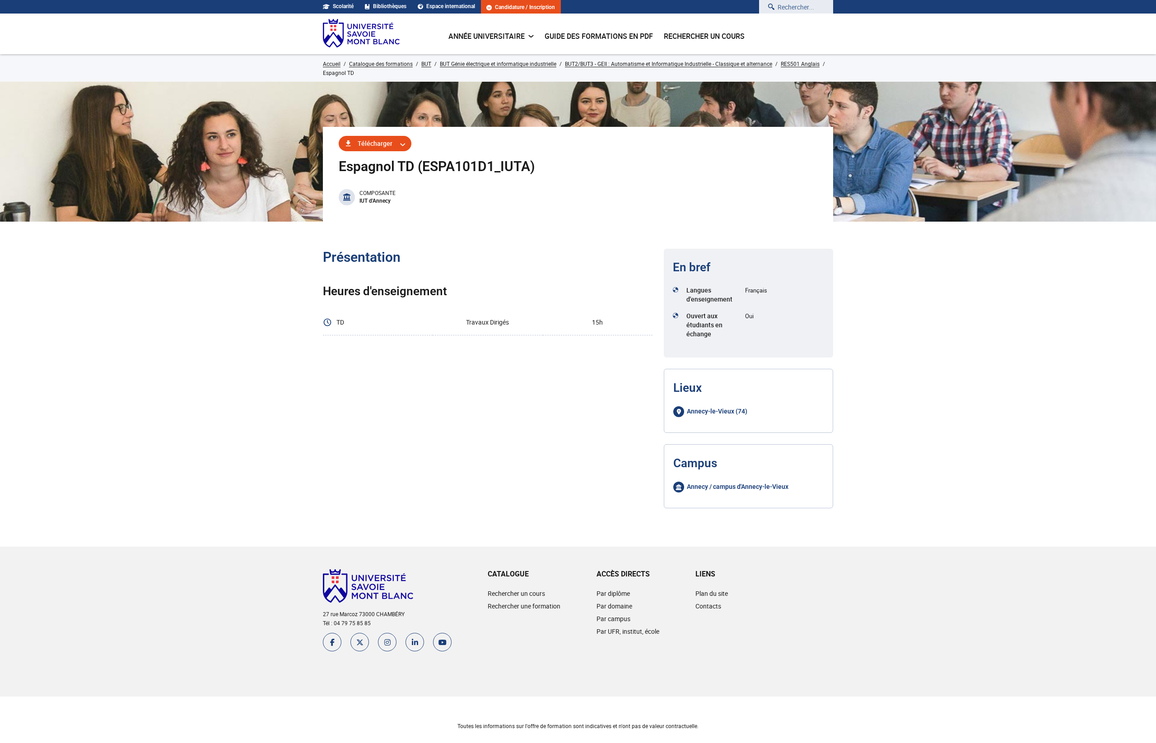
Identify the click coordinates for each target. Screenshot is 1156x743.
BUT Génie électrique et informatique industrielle (498, 63)
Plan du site (711, 593)
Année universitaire (486, 36)
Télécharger (375, 143)
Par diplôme (613, 593)
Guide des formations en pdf (599, 36)
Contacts (708, 606)
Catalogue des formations (381, 63)
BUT (426, 63)
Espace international (450, 6)
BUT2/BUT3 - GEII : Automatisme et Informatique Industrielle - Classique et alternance (668, 63)
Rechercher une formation (524, 606)
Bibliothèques (389, 6)
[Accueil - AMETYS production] (361, 34)
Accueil (331, 63)
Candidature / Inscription (525, 7)
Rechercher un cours (704, 36)
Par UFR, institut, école (628, 631)
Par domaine (614, 606)
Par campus (613, 618)
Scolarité (343, 6)
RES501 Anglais (800, 63)
